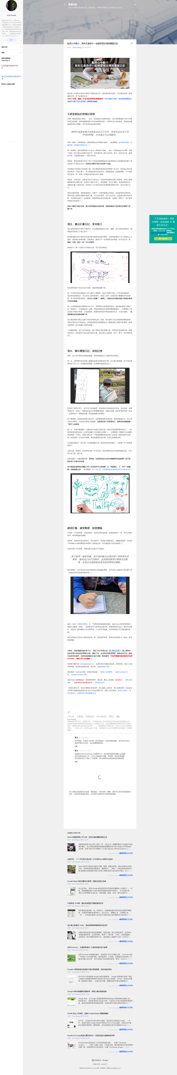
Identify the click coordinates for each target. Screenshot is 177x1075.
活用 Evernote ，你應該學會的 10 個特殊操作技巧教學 (87, 947)
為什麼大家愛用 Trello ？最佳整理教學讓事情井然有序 (87, 925)
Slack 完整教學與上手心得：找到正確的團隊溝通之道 (87, 837)
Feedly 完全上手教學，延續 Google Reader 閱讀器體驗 (87, 1013)
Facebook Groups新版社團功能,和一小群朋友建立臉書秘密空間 (90, 1035)
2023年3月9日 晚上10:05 (85, 737)
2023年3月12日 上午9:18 (85, 750)
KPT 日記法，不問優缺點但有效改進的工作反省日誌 (111, 469)
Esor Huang (11, 15)
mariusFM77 (104, 1064)
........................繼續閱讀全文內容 (120, 853)
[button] (131, 43)
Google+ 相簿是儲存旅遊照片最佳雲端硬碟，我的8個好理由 (89, 969)
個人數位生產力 (115, 651)
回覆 (76, 746)
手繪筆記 (80, 716)
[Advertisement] (100, 25)
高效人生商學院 (106, 672)
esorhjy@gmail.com (86, 664)
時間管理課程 (82, 624)
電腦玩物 (72, 4)
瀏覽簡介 (11, 40)
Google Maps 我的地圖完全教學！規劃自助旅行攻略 (86, 881)
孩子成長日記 (102, 716)
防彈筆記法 (100, 682)
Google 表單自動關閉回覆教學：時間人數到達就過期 (87, 991)
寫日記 (111, 716)
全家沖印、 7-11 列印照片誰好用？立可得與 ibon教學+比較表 (90, 859)
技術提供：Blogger (101, 1060)
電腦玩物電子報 (103, 667)
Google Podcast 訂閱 (78, 675)
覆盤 (118, 716)
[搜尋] (135, 5)
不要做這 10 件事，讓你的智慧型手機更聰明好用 (85, 903)
